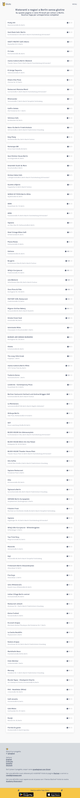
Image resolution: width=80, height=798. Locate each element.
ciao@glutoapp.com (14, 775)
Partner (56, 773)
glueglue (11, 753)
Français (9, 761)
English (9, 759)
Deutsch (9, 765)
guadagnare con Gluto (41, 769)
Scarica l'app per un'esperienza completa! (40, 15)
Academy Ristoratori (14, 781)
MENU (74, 4)
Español (9, 763)
